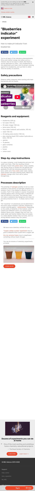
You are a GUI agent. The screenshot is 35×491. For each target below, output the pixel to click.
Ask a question (6, 476)
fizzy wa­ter (16, 171)
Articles (4, 21)
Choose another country (7, 12)
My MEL (4, 479)
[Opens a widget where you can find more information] (28, 488)
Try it (17, 488)
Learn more (9, 266)
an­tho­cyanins (22, 207)
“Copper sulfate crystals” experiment (15, 231)
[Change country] (29, 17)
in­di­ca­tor (4, 174)
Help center (5, 473)
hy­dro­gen (15, 187)
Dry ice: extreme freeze (11, 235)
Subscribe (12, 454)
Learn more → (23, 454)
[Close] (33, 2)
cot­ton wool (19, 166)
